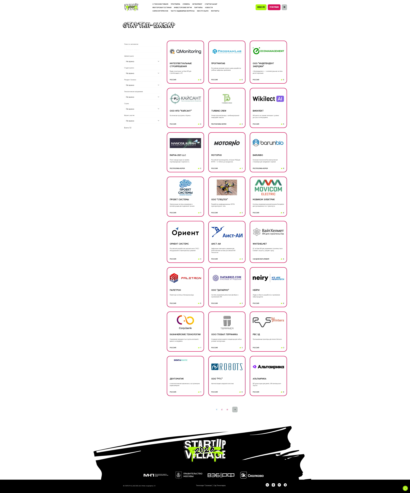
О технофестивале (160, 4)
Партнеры (198, 7)
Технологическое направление (133, 92)
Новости (209, 7)
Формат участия (129, 115)
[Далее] (235, 409)
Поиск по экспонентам (131, 44)
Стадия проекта (129, 68)
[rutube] (279, 485)
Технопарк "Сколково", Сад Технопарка (211, 485)
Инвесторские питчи (183, 7)
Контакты (215, 11)
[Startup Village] (131, 7)
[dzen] (273, 485)
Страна (126, 103)
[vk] (267, 485)
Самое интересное (160, 11)
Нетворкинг (197, 4)
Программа (175, 4)
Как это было (203, 11)
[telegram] (285, 485)
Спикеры (186, 4)
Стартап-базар (211, 4)
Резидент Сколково (130, 80)
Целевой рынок (129, 56)
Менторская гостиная (161, 7)
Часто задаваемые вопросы (183, 11)
